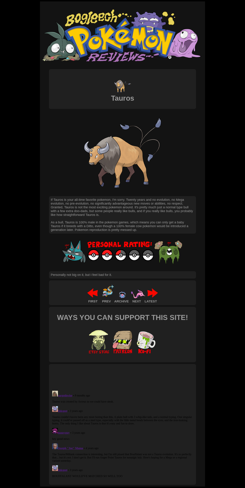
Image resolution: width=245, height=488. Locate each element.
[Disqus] (122, 434)
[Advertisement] (116, 377)
